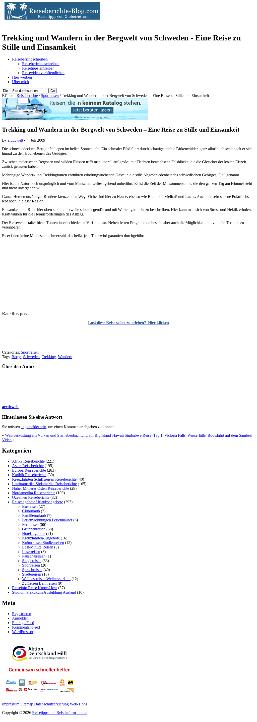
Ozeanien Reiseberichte (30, 497)
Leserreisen (31, 551)
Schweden (31, 357)
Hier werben (22, 77)
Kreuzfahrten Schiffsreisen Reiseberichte (44, 479)
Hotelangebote (33, 533)
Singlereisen (31, 561)
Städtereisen (31, 574)
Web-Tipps (78, 704)
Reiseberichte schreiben (40, 64)
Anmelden (20, 618)
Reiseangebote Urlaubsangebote (37, 502)
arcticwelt (15, 140)
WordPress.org (23, 632)
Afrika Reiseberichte (28, 461)
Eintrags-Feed (23, 623)
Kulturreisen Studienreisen (43, 542)
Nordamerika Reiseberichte (33, 493)
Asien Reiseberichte (28, 466)
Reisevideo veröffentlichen (43, 73)
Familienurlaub (34, 515)
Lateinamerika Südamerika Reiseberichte (44, 484)
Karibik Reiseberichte (29, 475)
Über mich (20, 82)
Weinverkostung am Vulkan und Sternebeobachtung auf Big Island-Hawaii (64, 435)
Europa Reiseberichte (29, 470)
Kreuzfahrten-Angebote (41, 538)
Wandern (65, 357)
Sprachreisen (32, 570)
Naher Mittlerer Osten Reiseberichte (40, 488)
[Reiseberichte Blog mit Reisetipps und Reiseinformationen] (51, 18)
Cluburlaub (31, 511)
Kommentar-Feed (26, 627)
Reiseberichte (27, 95)
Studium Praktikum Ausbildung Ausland (44, 592)
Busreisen (30, 506)
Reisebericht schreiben (30, 59)
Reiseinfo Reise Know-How (34, 588)
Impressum (10, 704)
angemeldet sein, (34, 427)
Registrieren (21, 614)
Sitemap (26, 704)
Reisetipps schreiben (38, 68)
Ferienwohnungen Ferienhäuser (47, 520)
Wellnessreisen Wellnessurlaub (46, 579)
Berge (16, 357)
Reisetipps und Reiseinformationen (59, 712)
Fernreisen (30, 524)
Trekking (49, 357)
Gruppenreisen (33, 529)
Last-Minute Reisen (37, 547)
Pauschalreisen (33, 556)
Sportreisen (50, 95)
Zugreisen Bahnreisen (39, 583)
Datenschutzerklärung (51, 704)
